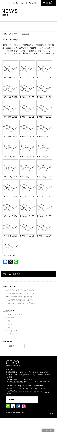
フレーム (13, 389)
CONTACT (13, 400)
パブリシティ (10, 324)
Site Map (28, 386)
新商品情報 (25, 34)
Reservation (38, 386)
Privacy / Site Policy (14, 386)
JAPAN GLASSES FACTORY (20, 392)
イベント (9, 321)
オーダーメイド (11, 334)
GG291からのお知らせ (14, 314)
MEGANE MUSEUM (36, 392)
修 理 (25, 389)
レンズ (20, 389)
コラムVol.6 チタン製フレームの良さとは (20, 303)
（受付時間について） (29, 374)
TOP (8, 389)
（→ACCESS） (43, 372)
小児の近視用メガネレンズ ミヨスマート (21, 300)
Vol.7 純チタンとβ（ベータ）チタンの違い (21, 290)
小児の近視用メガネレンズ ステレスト (20, 293)
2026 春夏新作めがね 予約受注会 (19, 297)
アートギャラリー (12, 331)
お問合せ (12, 390)
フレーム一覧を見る (12, 274)
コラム (8, 327)
